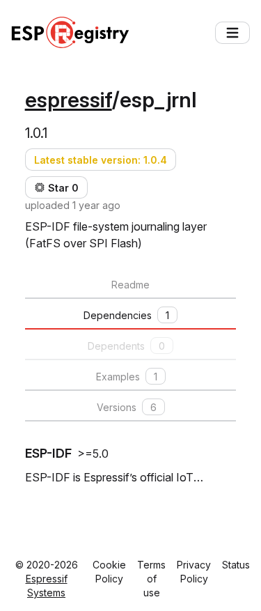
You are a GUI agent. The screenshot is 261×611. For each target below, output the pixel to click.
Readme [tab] (130, 285)
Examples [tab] (126, 376)
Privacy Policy (194, 572)
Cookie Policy (109, 572)
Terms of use (151, 578)
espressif (68, 99)
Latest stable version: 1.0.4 (100, 160)
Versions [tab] (127, 407)
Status (236, 565)
